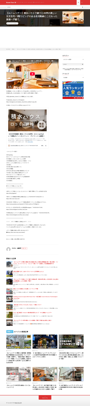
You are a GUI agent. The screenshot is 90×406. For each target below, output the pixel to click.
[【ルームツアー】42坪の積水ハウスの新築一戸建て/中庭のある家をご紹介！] (9, 322)
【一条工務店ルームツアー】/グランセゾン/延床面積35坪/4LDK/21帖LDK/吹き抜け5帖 (71, 387)
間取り (15, 23)
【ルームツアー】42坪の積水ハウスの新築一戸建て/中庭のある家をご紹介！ (32, 320)
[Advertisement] (45, 37)
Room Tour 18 (18, 402)
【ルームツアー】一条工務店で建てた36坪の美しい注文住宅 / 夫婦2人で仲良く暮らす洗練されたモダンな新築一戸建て (44, 387)
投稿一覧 (24, 248)
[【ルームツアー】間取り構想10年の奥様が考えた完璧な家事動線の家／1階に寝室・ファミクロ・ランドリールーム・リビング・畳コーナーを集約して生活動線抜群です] (9, 264)
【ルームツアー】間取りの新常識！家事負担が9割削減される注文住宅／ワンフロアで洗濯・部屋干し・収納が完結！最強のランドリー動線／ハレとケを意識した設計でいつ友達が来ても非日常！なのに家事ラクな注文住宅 (18, 357)
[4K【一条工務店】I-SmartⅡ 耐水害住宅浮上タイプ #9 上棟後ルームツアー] (9, 315)
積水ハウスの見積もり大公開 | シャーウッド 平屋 (25, 288)
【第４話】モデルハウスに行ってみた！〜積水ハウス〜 (27, 304)
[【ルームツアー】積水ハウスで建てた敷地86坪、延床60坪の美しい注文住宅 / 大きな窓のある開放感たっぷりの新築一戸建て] (9, 281)
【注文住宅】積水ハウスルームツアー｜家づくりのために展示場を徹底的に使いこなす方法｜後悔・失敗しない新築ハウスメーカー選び (71, 355)
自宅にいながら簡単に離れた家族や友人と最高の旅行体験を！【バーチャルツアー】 (73, 69)
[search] (82, 7)
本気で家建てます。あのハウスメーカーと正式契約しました (28, 271)
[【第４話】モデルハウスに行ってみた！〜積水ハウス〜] (9, 307)
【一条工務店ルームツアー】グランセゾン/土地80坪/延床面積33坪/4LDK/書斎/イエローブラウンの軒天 (45, 355)
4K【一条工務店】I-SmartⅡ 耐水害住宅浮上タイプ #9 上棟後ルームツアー (32, 312)
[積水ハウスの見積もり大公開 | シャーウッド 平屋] (9, 291)
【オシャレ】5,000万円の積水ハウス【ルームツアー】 (18, 386)
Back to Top (45, 397)
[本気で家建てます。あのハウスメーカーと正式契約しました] (9, 274)
